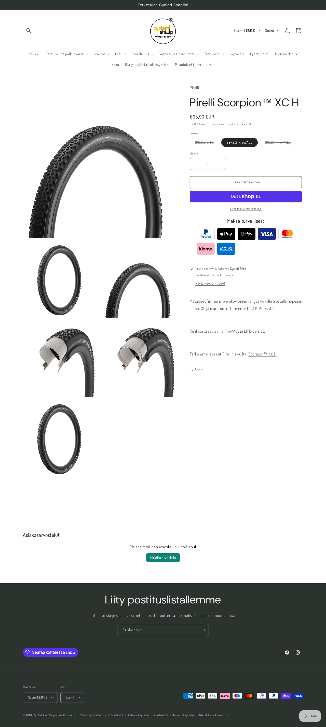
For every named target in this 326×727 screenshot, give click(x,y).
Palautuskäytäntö (138, 715)
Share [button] (199, 369)
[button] (28, 30)
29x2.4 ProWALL (280, 143)
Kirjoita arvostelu (163, 557)
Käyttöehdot (161, 715)
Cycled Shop (41, 715)
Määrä (194, 154)
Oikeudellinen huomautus (213, 715)
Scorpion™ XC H (262, 354)
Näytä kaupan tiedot (210, 283)
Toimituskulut (218, 124)
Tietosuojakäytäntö (91, 715)
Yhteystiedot (115, 715)
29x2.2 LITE (207, 143)
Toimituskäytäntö (183, 715)
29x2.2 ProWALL (239, 142)
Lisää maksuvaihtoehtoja (246, 209)
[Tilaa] (203, 630)
